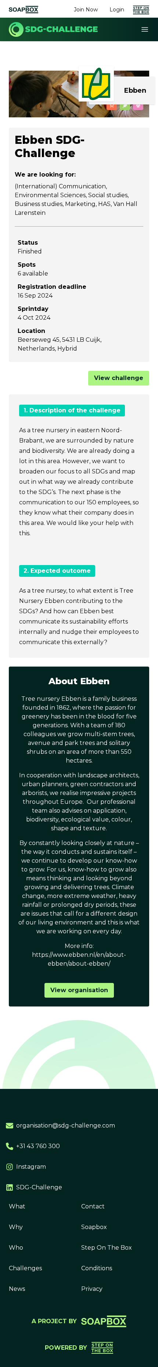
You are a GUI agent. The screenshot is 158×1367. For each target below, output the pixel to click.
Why (16, 1227)
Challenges (25, 1268)
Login (116, 9)
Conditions (96, 1268)
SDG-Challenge (39, 1187)
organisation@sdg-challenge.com (65, 1125)
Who (16, 1247)
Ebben (135, 90)
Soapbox (94, 1227)
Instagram (31, 1166)
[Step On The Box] (141, 9)
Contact (93, 1206)
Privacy (92, 1288)
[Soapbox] (23, 10)
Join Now (86, 9)
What (17, 1206)
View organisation (79, 990)
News (17, 1288)
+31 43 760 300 (38, 1146)
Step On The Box (106, 1247)
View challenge (118, 377)
